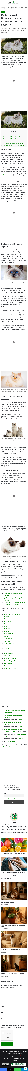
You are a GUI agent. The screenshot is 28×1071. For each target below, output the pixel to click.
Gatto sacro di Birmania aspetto (12, 137)
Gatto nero (7, 626)
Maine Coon (7, 628)
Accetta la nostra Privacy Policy (13, 798)
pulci (20, 719)
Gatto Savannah (9, 643)
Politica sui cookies (13, 1051)
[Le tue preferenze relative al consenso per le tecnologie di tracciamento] (25, 1068)
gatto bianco (7, 174)
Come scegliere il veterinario (13, 729)
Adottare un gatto (9, 731)
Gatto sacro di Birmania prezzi (14, 143)
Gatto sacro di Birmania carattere (12, 139)
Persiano (6, 646)
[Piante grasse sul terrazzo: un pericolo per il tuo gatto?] (14, 915)
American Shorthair (10, 658)
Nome (2, 1006)
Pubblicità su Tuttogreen (16, 1053)
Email (5, 793)
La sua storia (6, 134)
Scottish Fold (8, 663)
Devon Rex (7, 621)
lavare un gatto (12, 741)
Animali (7, 7)
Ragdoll (6, 631)
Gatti (11, 7)
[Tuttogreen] (14, 2)
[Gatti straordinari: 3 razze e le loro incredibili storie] (14, 939)
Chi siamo (20, 1051)
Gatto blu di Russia (10, 668)
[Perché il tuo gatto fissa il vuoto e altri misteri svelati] (14, 963)
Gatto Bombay (8, 653)
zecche (20, 739)
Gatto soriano (8, 638)
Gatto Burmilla (8, 633)
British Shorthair (9, 656)
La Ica (3, 35)
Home (3, 7)
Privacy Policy (5, 1051)
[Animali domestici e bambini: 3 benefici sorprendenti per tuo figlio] (14, 891)
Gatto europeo (8, 666)
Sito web (3, 1018)
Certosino (7, 619)
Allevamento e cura (8, 141)
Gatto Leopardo (9, 624)
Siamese (6, 636)
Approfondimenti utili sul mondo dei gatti (14, 145)
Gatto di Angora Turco (11, 661)
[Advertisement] (14, 81)
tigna (20, 727)
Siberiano (7, 641)
